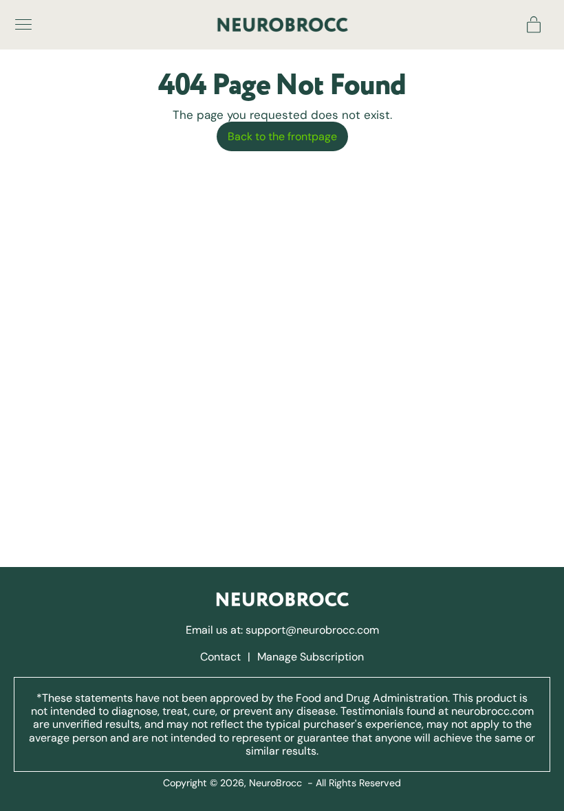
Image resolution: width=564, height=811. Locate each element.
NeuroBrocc (275, 783)
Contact (221, 656)
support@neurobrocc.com (312, 630)
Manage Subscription (310, 656)
